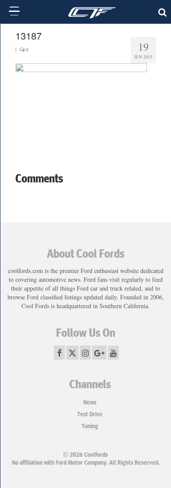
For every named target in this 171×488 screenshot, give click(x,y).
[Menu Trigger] (14, 11)
